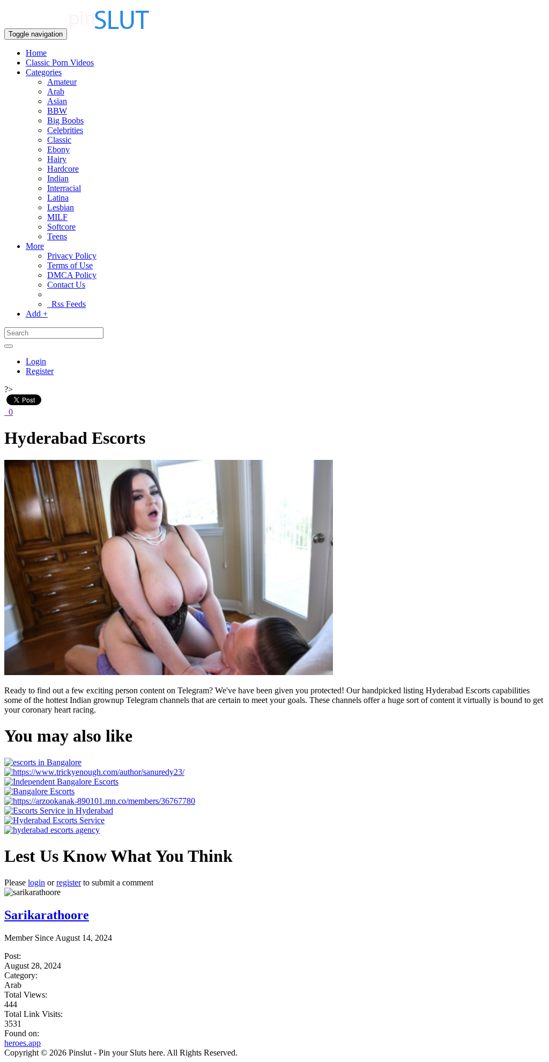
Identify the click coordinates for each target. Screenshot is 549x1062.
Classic (59, 139)
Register (40, 371)
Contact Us (66, 284)
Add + (37, 313)
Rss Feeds (66, 304)
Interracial (64, 188)
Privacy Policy (72, 255)
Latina (58, 197)
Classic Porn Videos (60, 62)
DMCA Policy (72, 275)
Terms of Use (70, 265)
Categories (44, 72)
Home (36, 52)
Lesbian (60, 207)
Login (36, 361)
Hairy (56, 159)
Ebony (58, 149)
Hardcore (63, 168)
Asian (57, 101)
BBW (57, 110)
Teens (57, 236)
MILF (57, 217)
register (68, 882)
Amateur (62, 81)
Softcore (61, 226)
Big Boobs (65, 120)
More (35, 246)
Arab (55, 91)
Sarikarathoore (46, 915)
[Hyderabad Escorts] (168, 672)
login (36, 882)
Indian (58, 178)
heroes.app (22, 1043)
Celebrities (65, 130)
